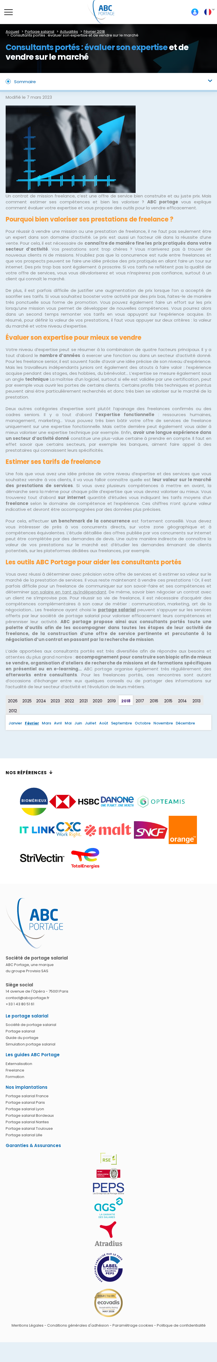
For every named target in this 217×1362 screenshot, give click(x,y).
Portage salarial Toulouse (29, 1128)
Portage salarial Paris (25, 1102)
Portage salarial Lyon (25, 1109)
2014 (182, 701)
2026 (13, 701)
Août (103, 723)
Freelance (15, 1070)
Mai (68, 723)
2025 (27, 701)
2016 (154, 701)
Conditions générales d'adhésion (78, 1325)
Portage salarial (20, 1031)
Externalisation (19, 1063)
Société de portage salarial (31, 1024)
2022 (69, 701)
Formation (15, 1076)
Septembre (121, 723)
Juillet (90, 723)
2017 (140, 701)
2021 (83, 701)
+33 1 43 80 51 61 (20, 1004)
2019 (111, 701)
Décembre (185, 723)
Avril (58, 723)
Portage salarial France (27, 1096)
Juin (78, 723)
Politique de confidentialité (181, 1325)
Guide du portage (22, 1037)
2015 (168, 701)
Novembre (163, 723)
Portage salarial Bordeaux (30, 1115)
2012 (13, 711)
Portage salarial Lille (24, 1135)
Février (32, 723)
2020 (97, 701)
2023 (55, 701)
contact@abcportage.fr (27, 997)
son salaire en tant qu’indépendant (69, 592)
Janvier (15, 723)
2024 (41, 701)
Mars (46, 723)
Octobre (143, 723)
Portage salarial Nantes (27, 1122)
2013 (196, 701)
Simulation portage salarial (30, 1044)
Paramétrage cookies (132, 1325)
